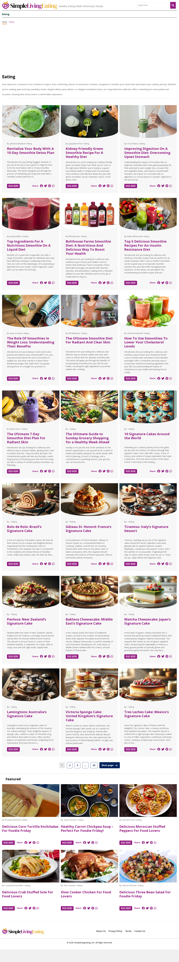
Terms (128, 931)
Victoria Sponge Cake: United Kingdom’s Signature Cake (89, 716)
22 (94, 765)
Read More (13, 186)
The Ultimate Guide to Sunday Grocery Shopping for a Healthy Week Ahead (87, 438)
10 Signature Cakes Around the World (147, 436)
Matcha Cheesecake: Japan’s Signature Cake (147, 621)
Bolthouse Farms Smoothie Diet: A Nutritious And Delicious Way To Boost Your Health (88, 247)
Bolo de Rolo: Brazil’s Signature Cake (24, 528)
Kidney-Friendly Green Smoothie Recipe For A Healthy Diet (84, 152)
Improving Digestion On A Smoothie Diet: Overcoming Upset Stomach (147, 152)
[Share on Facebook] (41, 186)
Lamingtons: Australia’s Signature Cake (27, 714)
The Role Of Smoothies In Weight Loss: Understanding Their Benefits (30, 342)
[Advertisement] (89, 955)
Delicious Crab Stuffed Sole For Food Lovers (27, 894)
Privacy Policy (115, 931)
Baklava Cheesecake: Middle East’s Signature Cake (89, 621)
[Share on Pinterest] (49, 186)
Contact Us (139, 931)
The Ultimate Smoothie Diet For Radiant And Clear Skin (89, 340)
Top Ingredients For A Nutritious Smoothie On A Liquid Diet (29, 245)
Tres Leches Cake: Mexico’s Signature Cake (146, 714)
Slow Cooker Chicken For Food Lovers (86, 894)
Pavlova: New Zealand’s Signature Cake (26, 621)
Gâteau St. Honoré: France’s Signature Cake (88, 528)
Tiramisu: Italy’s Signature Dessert (146, 528)
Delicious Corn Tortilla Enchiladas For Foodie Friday (30, 828)
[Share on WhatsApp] (53, 186)
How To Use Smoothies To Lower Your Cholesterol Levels (146, 342)
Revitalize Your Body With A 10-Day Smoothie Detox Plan (30, 150)
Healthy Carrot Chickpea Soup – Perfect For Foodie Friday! (87, 828)
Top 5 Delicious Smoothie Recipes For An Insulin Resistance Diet (145, 245)
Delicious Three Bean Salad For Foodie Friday (145, 894)
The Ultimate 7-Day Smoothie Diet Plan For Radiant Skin (26, 438)
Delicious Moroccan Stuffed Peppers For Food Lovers (142, 828)
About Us (101, 931)
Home (4, 22)
